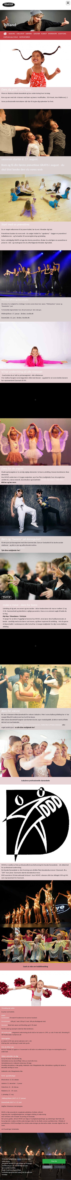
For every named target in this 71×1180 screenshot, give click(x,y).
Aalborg (12, 34)
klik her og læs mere (8, 482)
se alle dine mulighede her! (25, 727)
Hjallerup (20, 34)
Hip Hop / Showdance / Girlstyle (15, 616)
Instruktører (24, 37)
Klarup (44, 34)
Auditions (62, 34)
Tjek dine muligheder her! (10, 550)
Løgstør (36, 34)
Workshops (52, 34)
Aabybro (29, 34)
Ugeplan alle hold (10, 37)
